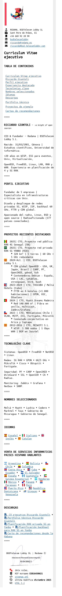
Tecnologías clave (17, 88)
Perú (29, 484)
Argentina (14, 463)
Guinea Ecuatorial (17, 478)
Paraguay (11, 484)
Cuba (34, 469)
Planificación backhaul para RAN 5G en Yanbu (26, 528)
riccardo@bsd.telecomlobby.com (27, 45)
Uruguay (32, 491)
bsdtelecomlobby (19, 39)
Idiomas (10, 94)
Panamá (30, 481)
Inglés (10, 438)
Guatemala (32, 475)
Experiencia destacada (20, 85)
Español (13, 435)
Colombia (27, 466)
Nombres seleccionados (20, 91)
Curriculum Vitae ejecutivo (23, 75)
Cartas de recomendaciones (23, 110)
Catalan (27, 438)
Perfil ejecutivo (17, 82)
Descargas (12, 97)
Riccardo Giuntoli (17, 78)
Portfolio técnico (17, 102)
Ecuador (10, 472)
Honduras (44, 478)
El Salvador (32, 472)
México (12, 481)
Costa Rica (15, 469)
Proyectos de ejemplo (19, 106)
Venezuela (12, 494)
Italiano (31, 435)
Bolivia (35, 463)
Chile (9, 466)
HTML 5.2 (20, 583)
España (12, 475)
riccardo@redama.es (21, 42)
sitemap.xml (21, 576)
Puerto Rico (15, 488)
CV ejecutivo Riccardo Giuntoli (29, 514)
